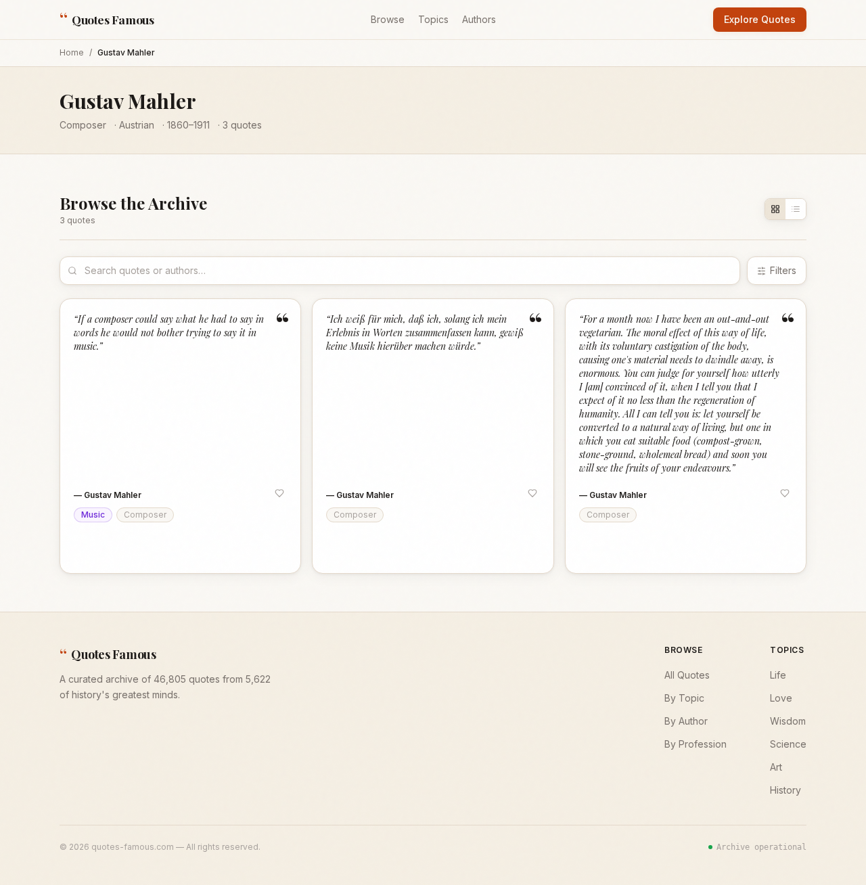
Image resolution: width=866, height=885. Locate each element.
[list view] (795, 209)
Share (146, 550)
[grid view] (775, 209)
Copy (100, 550)
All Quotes (687, 675)
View (271, 550)
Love (781, 698)
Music (93, 514)
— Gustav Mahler (107, 495)
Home (72, 52)
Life (778, 675)
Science (788, 744)
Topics (433, 19)
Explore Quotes (760, 19)
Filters (783, 270)
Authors (479, 19)
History (785, 790)
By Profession (695, 744)
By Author (686, 721)
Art (776, 767)
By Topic (684, 698)
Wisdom (788, 721)
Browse (388, 19)
